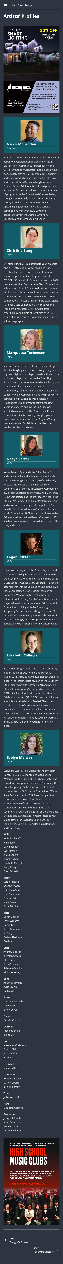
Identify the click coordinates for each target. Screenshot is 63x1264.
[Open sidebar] (6, 5)
